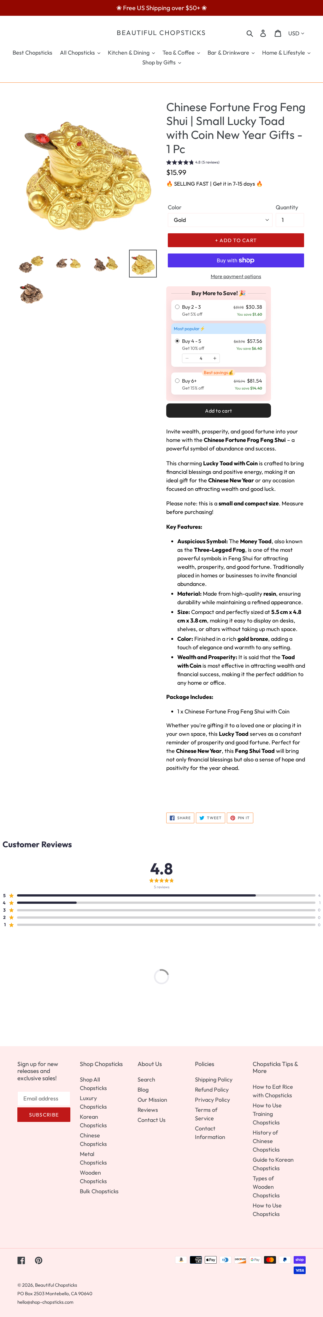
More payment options (236, 276)
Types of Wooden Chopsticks (266, 1187)
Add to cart (218, 411)
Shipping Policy (213, 1079)
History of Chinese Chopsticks (266, 1141)
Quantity (287, 207)
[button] (193, 163)
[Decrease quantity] (187, 358)
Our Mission (152, 1099)
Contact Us (152, 1119)
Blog (143, 1089)
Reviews (148, 1109)
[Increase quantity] (215, 358)
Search (146, 1079)
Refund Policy (212, 1089)
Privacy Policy (212, 1099)
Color (175, 207)
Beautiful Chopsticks (161, 33)
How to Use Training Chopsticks (267, 1114)
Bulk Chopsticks (99, 1191)
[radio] (218, 310)
